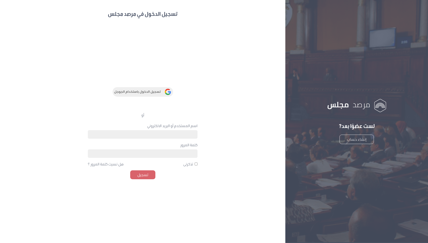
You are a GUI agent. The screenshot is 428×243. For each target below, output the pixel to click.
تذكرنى (188, 164)
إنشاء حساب (356, 139)
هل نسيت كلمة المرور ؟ (106, 164)
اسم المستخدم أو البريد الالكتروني (172, 125)
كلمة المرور (189, 144)
